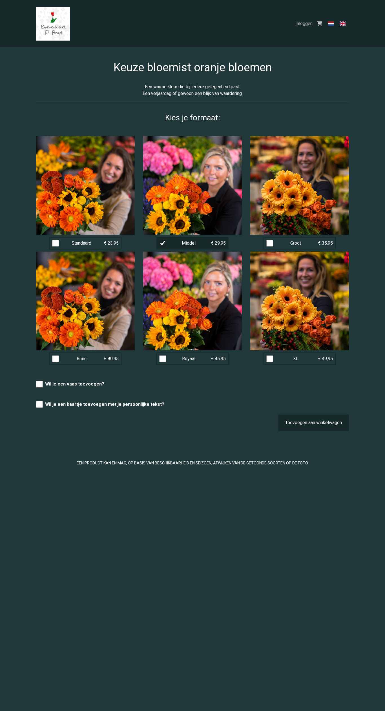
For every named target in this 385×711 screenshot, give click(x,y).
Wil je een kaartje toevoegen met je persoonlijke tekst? (104, 404)
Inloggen (304, 23)
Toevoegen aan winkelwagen (313, 422)
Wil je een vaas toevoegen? (74, 384)
